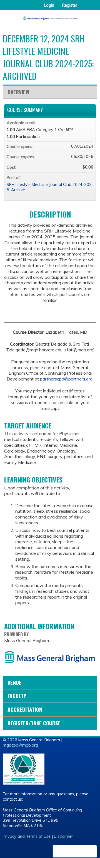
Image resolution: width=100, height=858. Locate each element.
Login (49, 5)
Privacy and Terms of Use (27, 836)
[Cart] (83, 8)
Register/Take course (34, 723)
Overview (18, 92)
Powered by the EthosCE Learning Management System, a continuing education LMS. (74, 851)
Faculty (17, 696)
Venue (14, 682)
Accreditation (25, 709)
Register (69, 5)
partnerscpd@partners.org (66, 379)
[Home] (50, 16)
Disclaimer (63, 836)
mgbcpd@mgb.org (20, 745)
